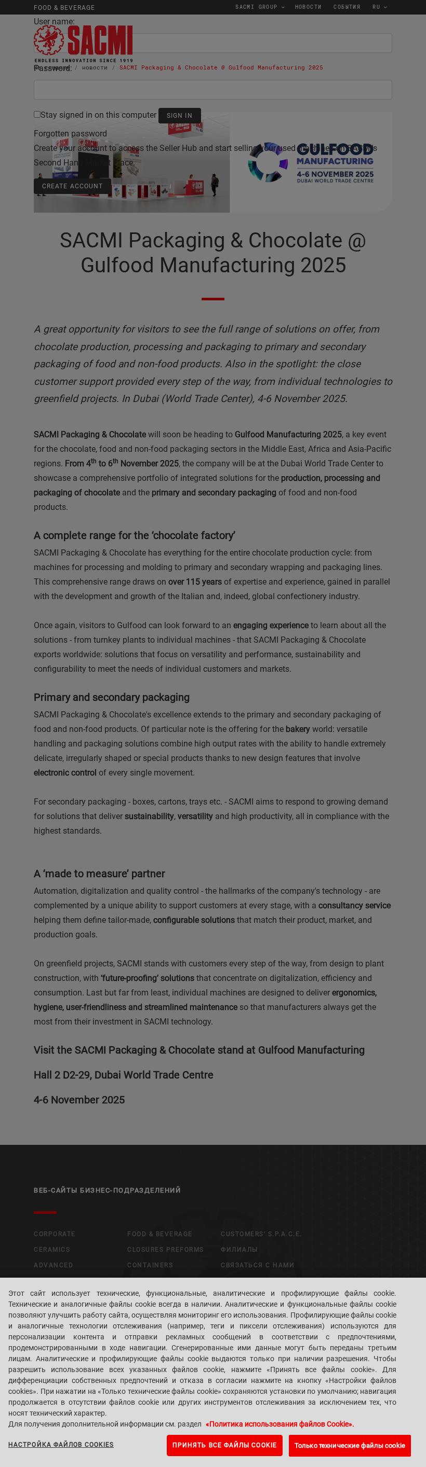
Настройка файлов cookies (61, 1444)
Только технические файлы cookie (350, 1445)
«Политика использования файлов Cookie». (280, 1424)
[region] (213, 1372)
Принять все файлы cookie (224, 1445)
